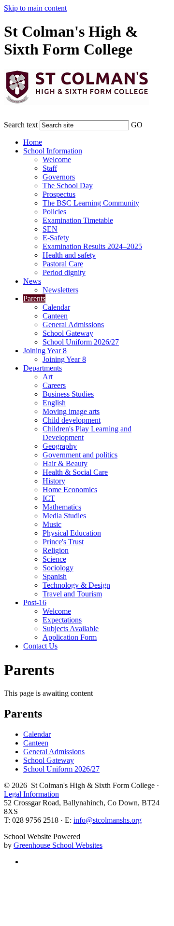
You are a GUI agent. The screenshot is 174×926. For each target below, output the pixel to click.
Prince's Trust (63, 542)
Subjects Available (71, 628)
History (54, 481)
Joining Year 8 (45, 350)
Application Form (70, 637)
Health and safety (69, 255)
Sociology (58, 568)
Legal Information (31, 794)
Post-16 (34, 602)
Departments (42, 368)
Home (32, 142)
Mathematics (62, 507)
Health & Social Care (75, 472)
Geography (60, 446)
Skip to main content (35, 8)
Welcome (57, 159)
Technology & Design (76, 585)
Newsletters (60, 290)
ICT (49, 498)
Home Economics (70, 489)
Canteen (55, 316)
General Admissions (73, 324)
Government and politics (80, 455)
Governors (59, 177)
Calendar (56, 307)
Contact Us (40, 646)
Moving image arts (71, 411)
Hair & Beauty (65, 463)
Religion (56, 550)
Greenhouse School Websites (58, 845)
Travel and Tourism (72, 594)
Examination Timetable (78, 220)
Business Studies (68, 394)
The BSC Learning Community (91, 203)
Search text (21, 125)
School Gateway (68, 333)
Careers (54, 385)
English (54, 403)
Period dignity (64, 272)
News (32, 281)
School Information (52, 151)
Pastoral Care (63, 264)
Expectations (62, 620)
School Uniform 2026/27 (81, 342)
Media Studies (64, 515)
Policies (54, 211)
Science (54, 559)
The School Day (68, 185)
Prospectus (59, 194)
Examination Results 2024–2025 (92, 246)
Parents (34, 298)
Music (52, 524)
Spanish (55, 576)
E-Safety (56, 238)
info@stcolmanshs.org (107, 820)
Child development (72, 420)
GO (137, 125)
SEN (50, 229)
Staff (50, 168)
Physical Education (72, 533)
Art (48, 377)
